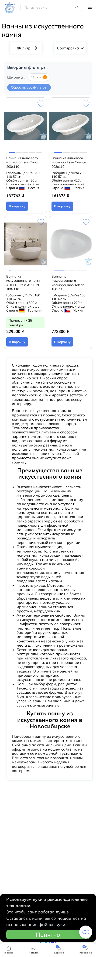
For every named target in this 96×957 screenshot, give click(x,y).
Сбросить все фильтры (29, 87)
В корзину (17, 206)
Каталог (90, 7)
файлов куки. (52, 924)
